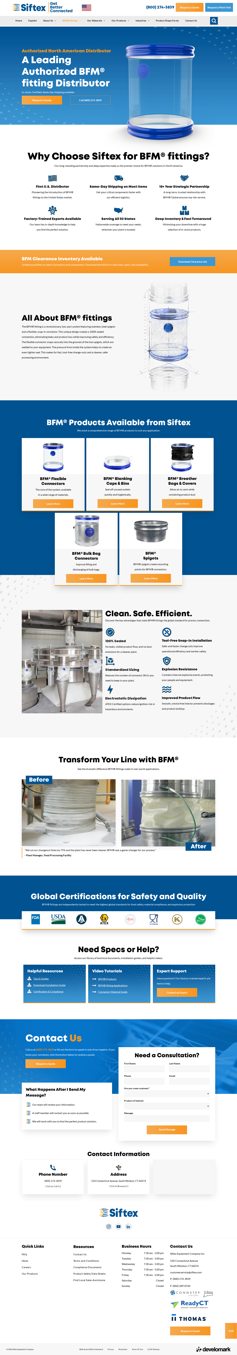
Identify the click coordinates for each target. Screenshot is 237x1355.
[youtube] (118, 1227)
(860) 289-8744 (181, 1285)
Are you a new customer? (136, 1088)
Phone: (127, 1076)
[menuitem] (18, 20)
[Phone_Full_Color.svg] (53, 1169)
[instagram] (108, 1227)
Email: (172, 1076)
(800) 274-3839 (53, 1180)
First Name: (130, 1063)
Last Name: (174, 1063)
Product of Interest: (134, 1100)
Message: (128, 1113)
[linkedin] (128, 1227)
